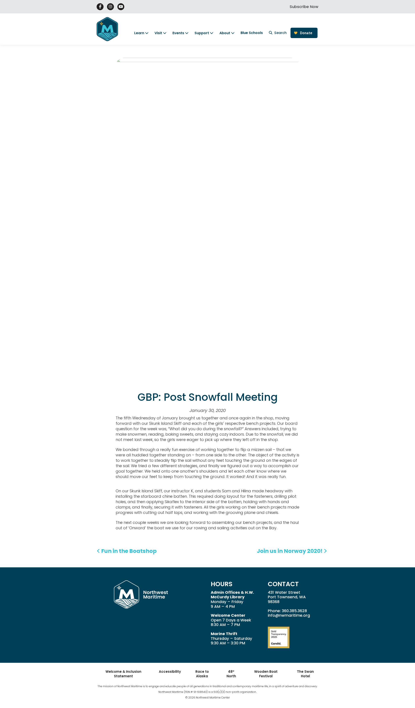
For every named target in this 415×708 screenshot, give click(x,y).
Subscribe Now (304, 6)
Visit (158, 33)
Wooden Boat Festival (266, 673)
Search (280, 32)
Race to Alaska (202, 673)
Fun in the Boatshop (128, 551)
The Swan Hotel (305, 673)
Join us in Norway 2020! (290, 551)
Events (178, 33)
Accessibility (170, 671)
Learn (139, 33)
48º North (231, 673)
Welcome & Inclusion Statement (123, 673)
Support (202, 33)
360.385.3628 (294, 610)
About (224, 33)
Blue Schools (252, 32)
